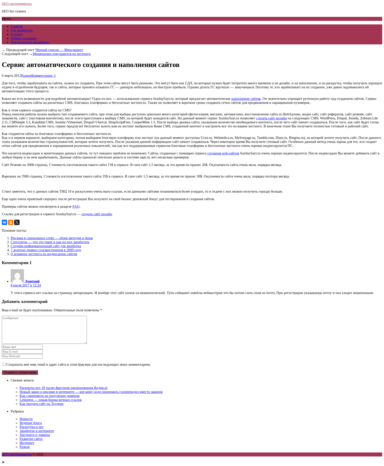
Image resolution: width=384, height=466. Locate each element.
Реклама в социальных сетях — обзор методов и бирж (52, 238)
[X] (17, 222)
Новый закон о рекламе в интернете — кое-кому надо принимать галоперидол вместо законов (91, 392)
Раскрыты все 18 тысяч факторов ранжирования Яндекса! (64, 388)
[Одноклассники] (10, 222)
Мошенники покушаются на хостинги (62, 54)
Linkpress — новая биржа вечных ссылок (51, 400)
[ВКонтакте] (4, 222)
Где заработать (22, 30)
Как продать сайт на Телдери (42, 404)
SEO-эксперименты (17, 4)
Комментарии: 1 (43, 75)
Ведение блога (31, 423)
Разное (26, 75)
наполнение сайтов (246, 99)
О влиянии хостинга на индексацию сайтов (44, 254)
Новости (26, 419)
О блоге (17, 34)
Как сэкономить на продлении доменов (50, 396)
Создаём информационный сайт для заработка (46, 246)
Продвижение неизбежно (30, 42)
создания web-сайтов (223, 153)
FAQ (76, 206)
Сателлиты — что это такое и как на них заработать (50, 242)
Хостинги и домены (35, 435)
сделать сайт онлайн (271, 118)
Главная (17, 26)
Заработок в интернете (37, 431)
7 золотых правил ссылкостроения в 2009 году (46, 250)
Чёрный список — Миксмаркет (59, 50)
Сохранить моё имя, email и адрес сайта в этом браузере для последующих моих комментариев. (78, 364)
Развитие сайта (31, 439)
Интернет (27, 443)
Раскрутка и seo (31, 427)
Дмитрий (32, 281)
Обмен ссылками (24, 38)
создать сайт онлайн (97, 214)
